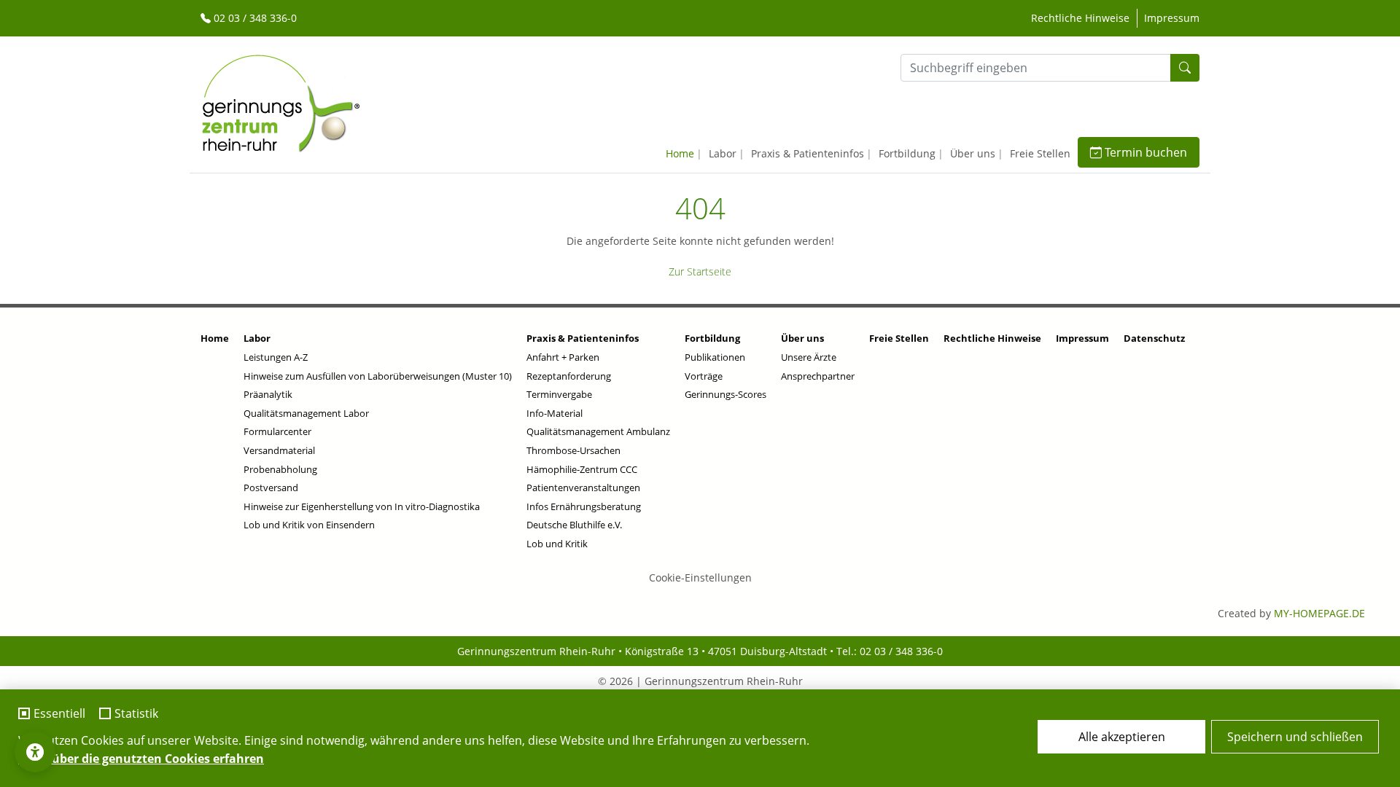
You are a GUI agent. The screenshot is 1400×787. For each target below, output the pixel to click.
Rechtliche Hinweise (1080, 18)
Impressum (1171, 18)
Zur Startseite (700, 271)
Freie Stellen (1040, 153)
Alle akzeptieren (1121, 737)
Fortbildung (907, 153)
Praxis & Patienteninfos (807, 153)
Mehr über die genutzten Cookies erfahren (141, 759)
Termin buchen (1144, 152)
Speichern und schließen (1295, 737)
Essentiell (59, 714)
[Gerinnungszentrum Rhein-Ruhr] (280, 102)
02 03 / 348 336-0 (254, 18)
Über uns (972, 153)
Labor (722, 153)
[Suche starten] (1184, 68)
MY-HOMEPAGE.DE (1319, 613)
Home (680, 153)
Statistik (136, 714)
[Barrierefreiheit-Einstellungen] (35, 752)
